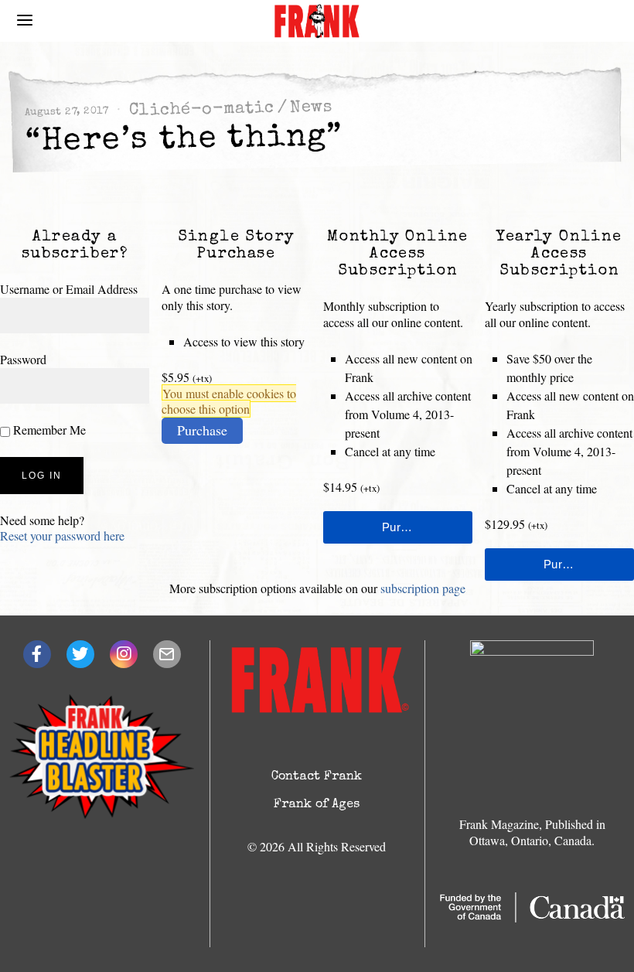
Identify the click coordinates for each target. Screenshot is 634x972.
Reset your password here (62, 535)
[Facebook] (37, 654)
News (311, 108)
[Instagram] (124, 654)
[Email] (167, 654)
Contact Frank (316, 777)
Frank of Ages (317, 805)
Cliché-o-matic (201, 110)
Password (23, 359)
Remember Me (48, 429)
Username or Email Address (69, 289)
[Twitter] (80, 654)
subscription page (422, 588)
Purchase (202, 430)
